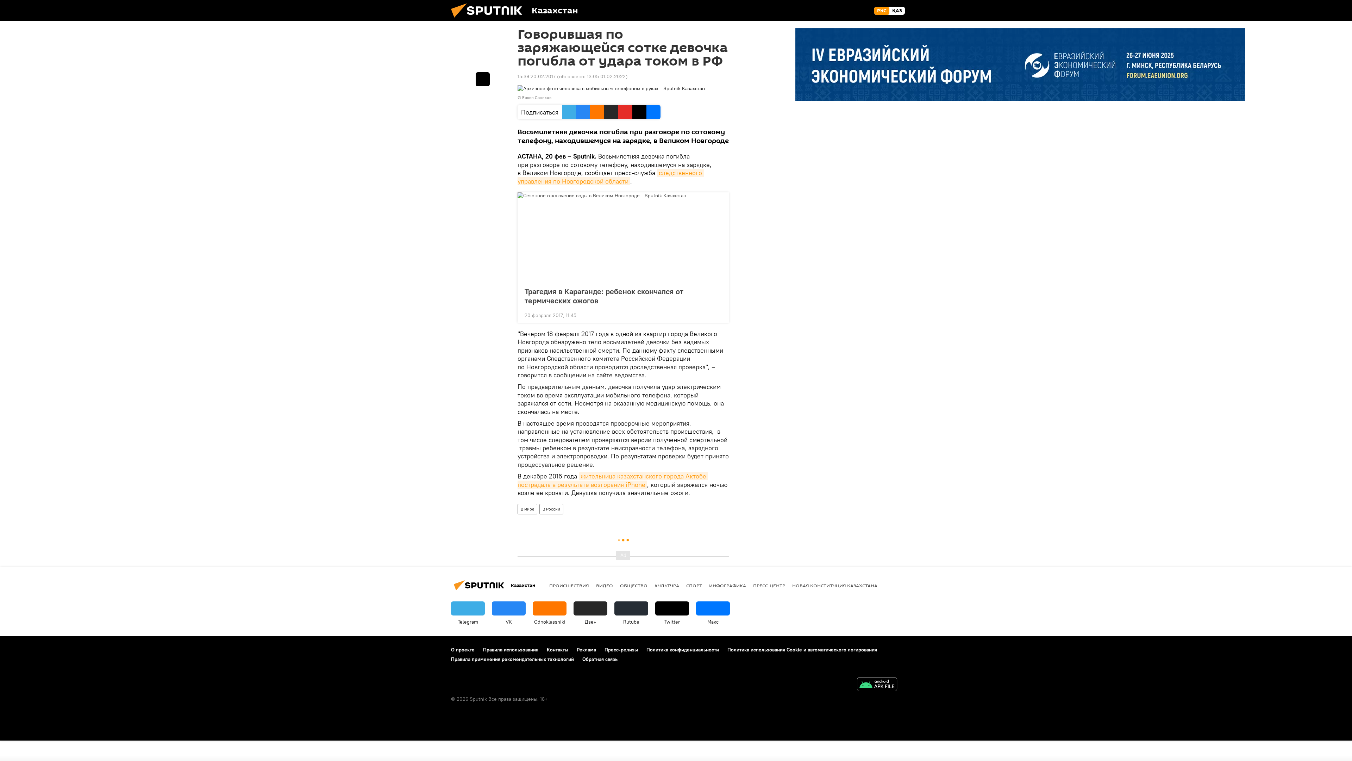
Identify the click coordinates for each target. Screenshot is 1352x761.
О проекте (463, 649)
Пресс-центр (769, 585)
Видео (604, 585)
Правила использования (510, 649)
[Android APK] (877, 685)
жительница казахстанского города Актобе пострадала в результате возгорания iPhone (613, 480)
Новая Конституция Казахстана (834, 585)
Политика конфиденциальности (682, 649)
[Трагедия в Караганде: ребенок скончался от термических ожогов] (623, 237)
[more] (718, 315)
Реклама (586, 649)
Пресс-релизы (621, 649)
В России (551, 509)
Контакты (557, 649)
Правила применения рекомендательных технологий (512, 659)
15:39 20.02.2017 (537, 76)
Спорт (694, 585)
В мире (527, 509)
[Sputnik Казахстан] (489, 19)
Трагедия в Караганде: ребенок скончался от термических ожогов (604, 296)
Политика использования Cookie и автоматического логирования (802, 649)
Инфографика (727, 585)
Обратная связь (600, 659)
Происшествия (569, 585)
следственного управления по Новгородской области (611, 177)
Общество (633, 585)
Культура (667, 585)
